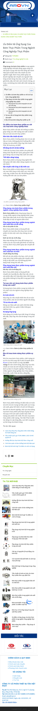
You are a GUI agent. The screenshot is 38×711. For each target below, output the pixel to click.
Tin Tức (16, 680)
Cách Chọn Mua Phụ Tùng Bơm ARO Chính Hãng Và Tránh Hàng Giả (23, 486)
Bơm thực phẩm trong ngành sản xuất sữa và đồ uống (23, 596)
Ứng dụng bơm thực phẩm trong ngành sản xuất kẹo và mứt (20, 108)
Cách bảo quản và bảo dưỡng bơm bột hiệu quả (20, 443)
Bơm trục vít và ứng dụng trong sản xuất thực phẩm (23, 611)
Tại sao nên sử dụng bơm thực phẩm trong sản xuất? (19, 116)
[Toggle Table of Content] (30, 90)
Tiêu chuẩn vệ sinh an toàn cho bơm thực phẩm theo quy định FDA (23, 574)
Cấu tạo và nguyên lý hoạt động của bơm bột (23, 552)
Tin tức (25, 59)
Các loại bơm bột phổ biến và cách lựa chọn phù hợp (23, 560)
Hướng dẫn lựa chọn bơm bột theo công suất (19, 440)
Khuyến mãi (6, 475)
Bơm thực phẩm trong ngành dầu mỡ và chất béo (23, 581)
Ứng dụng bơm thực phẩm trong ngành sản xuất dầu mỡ (20, 112)
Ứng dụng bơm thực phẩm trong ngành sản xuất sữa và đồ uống (20, 104)
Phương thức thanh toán (18, 668)
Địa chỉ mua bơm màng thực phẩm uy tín (18, 120)
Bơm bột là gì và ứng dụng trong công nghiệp (24, 567)
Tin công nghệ (18, 59)
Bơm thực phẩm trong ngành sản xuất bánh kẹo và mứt (23, 589)
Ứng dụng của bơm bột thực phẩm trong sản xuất (22, 545)
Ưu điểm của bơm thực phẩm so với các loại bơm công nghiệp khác (19, 96)
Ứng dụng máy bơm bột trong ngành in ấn (23, 530)
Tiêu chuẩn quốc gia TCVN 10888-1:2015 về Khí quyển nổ (22, 494)
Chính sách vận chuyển (17, 664)
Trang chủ (4, 31)
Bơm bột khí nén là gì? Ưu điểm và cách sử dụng (20, 446)
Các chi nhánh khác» (9, 702)
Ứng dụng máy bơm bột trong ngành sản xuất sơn (23, 523)
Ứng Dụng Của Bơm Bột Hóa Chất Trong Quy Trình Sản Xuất (22, 538)
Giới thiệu (17, 676)
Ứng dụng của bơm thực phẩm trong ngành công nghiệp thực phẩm (19, 100)
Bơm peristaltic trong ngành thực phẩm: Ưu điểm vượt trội (22, 603)
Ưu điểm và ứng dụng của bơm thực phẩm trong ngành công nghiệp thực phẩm (23, 619)
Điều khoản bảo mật (16, 662)
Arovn (5, 362)
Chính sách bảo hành (16, 666)
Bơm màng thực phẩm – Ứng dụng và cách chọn (23, 625)
